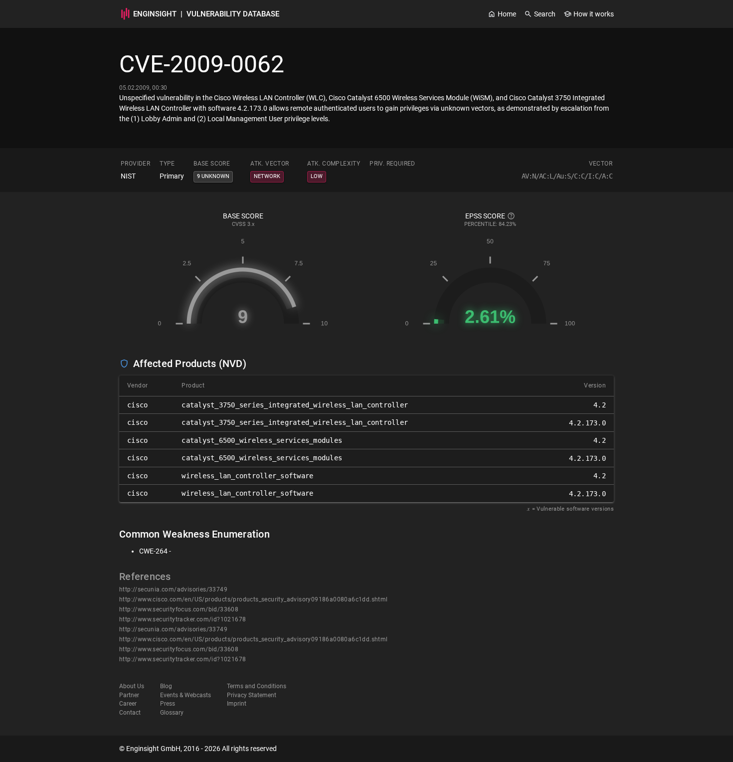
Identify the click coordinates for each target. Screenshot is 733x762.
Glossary (171, 712)
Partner (129, 695)
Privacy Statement (251, 695)
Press (167, 703)
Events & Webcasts (185, 695)
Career (128, 703)
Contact (130, 712)
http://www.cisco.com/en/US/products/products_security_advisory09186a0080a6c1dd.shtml (253, 599)
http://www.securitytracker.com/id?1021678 (182, 619)
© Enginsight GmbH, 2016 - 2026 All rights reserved (198, 749)
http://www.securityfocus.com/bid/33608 (178, 609)
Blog (166, 686)
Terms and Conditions (256, 686)
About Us (131, 686)
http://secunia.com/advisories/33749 (173, 589)
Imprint (236, 703)
